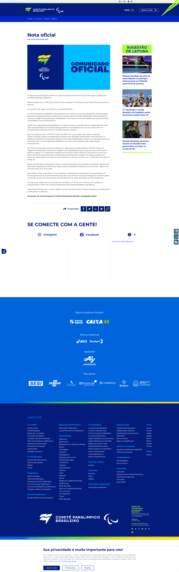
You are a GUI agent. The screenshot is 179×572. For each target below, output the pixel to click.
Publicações (32, 449)
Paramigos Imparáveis (97, 487)
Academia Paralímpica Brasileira (129, 450)
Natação (62, 476)
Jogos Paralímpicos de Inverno (100, 438)
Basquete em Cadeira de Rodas (72, 444)
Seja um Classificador (125, 441)
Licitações (121, 472)
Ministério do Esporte (36, 446)
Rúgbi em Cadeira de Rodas (70, 481)
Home (30, 19)
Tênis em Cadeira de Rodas (70, 489)
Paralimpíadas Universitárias (99, 449)
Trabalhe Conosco (34, 451)
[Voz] (176, 236)
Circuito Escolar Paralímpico (38, 484)
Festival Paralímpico (35, 479)
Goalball (62, 465)
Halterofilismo (65, 468)
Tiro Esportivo (64, 494)
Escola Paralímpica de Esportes (40, 498)
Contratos (121, 480)
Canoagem (63, 450)
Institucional (32, 428)
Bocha (61, 447)
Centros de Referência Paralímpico (41, 487)
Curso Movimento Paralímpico (71, 431)
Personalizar (70, 568)
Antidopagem (122, 461)
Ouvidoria (150, 431)
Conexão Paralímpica (97, 436)
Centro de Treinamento (37, 460)
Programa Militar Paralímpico (39, 489)
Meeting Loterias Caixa (97, 444)
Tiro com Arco (64, 491)
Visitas (30, 465)
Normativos (151, 438)
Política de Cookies (69, 561)
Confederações (33, 431)
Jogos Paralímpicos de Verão (100, 441)
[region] (89, 559)
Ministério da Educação (37, 444)
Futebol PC (63, 462)
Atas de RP (121, 482)
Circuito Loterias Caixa (97, 431)
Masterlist (121, 436)
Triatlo (61, 496)
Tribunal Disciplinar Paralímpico (40, 441)
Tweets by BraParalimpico (122, 242)
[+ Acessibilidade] (176, 242)
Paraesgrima (64, 455)
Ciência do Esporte (124, 452)
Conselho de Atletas (35, 436)
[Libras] (176, 231)
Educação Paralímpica (68, 428)
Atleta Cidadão (33, 476)
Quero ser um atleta (35, 433)
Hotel (29, 468)
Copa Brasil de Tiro (95, 454)
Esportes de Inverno (67, 457)
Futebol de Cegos (66, 460)
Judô (61, 473)
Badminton (64, 442)
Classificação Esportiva (126, 428)
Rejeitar (87, 568)
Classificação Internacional (127, 433)
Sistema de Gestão (35, 462)
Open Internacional (96, 451)
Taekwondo (64, 483)
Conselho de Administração (38, 438)
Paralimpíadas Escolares (98, 446)
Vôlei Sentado (64, 499)
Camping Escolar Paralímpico (39, 481)
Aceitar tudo (51, 568)
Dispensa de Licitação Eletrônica (130, 474)
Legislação (150, 436)
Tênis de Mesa (65, 486)
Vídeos (54, 19)
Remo (61, 478)
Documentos (122, 438)
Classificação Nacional (126, 431)
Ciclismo (62, 452)
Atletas (91, 465)
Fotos (46, 19)
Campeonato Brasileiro (97, 428)
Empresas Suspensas (125, 477)
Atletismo (63, 439)
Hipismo (62, 470)
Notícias (38, 19)
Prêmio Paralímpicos (96, 457)
